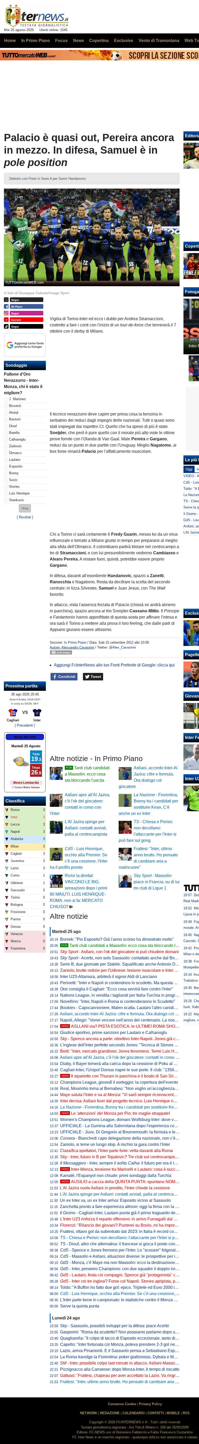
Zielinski (15, 446)
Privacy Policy (150, 1404)
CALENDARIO (134, 1413)
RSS (186, 1413)
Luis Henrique (19, 493)
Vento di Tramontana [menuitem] (159, 40)
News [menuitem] (78, 40)
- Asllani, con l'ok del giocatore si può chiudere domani (119, 952)
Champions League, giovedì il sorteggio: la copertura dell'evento (119, 1082)
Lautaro (14, 460)
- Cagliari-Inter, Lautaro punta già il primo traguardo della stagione (128, 1213)
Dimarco (15, 453)
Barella (14, 433)
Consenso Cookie (122, 1404)
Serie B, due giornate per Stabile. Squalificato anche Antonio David (121, 964)
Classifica (15, 801)
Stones (14, 486)
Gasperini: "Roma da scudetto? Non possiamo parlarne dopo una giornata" (128, 1332)
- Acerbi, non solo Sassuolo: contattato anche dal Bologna (122, 958)
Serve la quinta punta (79, 1306)
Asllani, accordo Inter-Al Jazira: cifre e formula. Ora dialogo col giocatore (126, 1014)
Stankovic (16, 500)
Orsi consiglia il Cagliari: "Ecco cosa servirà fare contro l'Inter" (116, 989)
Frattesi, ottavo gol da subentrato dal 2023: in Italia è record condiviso (123, 1231)
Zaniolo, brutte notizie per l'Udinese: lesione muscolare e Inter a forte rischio (129, 970)
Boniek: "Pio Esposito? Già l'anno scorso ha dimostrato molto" (117, 939)
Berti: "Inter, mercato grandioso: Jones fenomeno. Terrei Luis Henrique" (125, 1051)
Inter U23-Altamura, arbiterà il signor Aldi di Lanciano (108, 976)
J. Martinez (17, 399)
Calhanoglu (17, 439)
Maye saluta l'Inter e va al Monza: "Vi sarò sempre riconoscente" (118, 1095)
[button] (25, 508)
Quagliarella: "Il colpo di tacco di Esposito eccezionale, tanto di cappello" (127, 1338)
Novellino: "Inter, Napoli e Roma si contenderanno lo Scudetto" (117, 1001)
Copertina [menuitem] (99, 40)
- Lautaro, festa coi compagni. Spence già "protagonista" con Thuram (127, 1275)
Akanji (13, 412)
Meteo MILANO (25, 737)
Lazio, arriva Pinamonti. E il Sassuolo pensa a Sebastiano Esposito (122, 1350)
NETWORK (88, 1413)
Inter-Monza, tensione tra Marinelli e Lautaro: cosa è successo (122, 1169)
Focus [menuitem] (61, 40)
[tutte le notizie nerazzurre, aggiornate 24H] (37, 15)
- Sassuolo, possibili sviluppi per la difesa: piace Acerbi (114, 1326)
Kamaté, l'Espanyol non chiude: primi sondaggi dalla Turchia (115, 1175)
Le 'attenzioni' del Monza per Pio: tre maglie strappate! (115, 1113)
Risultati (25, 517)
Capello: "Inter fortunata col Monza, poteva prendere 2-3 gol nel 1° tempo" (127, 1344)
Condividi (66, 676)
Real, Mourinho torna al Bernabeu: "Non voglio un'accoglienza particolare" (128, 1088)
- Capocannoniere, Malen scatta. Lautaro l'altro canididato (121, 1007)
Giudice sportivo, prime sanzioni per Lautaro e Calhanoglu (113, 1032)
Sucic (13, 480)
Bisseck (15, 406)
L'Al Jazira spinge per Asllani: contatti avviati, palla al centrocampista (86, 828)
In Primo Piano (75, 642)
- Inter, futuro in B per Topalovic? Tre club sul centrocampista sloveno (127, 1157)
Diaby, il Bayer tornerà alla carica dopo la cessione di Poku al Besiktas (124, 1063)
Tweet (95, 676)
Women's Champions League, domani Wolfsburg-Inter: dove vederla (122, 1119)
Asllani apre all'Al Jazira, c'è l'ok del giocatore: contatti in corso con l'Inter (126, 1057)
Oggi (189, 469)
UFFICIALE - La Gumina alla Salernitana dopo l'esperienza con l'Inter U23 (128, 1126)
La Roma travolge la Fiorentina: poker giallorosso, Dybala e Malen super (126, 1357)
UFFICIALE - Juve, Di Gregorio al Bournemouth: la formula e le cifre (122, 1132)
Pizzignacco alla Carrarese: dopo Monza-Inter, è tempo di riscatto (119, 1369)
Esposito (15, 466)
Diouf (13, 426)
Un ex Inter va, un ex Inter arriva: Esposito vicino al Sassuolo (115, 1200)
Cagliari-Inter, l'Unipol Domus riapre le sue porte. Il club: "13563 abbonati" (127, 1070)
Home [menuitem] (10, 40)
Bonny (14, 473)
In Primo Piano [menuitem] (35, 40)
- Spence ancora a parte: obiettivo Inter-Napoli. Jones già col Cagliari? (128, 1039)
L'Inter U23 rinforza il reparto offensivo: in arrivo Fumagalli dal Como (122, 1219)
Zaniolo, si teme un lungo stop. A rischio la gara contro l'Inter (115, 1144)
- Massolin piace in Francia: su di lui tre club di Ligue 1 (157, 881)
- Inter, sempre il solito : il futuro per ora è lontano (123, 1163)
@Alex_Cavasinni (122, 647)
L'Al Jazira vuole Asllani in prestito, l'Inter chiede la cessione (115, 1188)
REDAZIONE (110, 1413)
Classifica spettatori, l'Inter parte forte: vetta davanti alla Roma (116, 1150)
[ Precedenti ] (25, 725)
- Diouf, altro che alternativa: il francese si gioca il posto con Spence (125, 1244)
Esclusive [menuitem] (123, 40)
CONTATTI (155, 1413)
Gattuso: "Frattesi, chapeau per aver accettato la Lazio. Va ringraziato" (124, 1375)
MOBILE (173, 1413)
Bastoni (14, 419)
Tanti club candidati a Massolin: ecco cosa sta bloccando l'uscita (87, 774)
